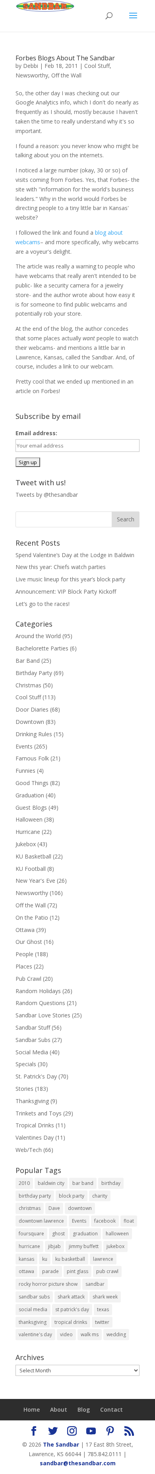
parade (50, 1271)
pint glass (77, 1271)
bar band (82, 1183)
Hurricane (27, 831)
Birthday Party (33, 673)
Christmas (28, 685)
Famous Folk (32, 758)
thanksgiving (32, 1322)
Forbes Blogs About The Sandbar (65, 58)
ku (44, 1259)
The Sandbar (61, 1444)
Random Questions (40, 1003)
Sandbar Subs (32, 1040)
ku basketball (70, 1259)
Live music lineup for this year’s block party (70, 579)
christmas (30, 1208)
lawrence (103, 1259)
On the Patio (31, 917)
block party (71, 1195)
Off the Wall (66, 75)
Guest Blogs (31, 807)
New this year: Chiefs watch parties (60, 567)
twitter (102, 1322)
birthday (110, 1183)
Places (23, 966)
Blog (84, 1409)
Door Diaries (31, 709)
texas (103, 1309)
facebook (105, 1220)
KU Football (30, 868)
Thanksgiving (32, 1101)
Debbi (30, 65)
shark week (105, 1296)
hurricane (29, 1246)
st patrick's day (72, 1309)
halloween (117, 1233)
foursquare (31, 1233)
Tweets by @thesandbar (46, 494)
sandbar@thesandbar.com (78, 1463)
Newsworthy (31, 75)
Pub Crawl (28, 978)
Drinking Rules (33, 734)
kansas (26, 1259)
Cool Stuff (97, 65)
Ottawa (25, 930)
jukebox (115, 1246)
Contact (111, 1409)
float (129, 1220)
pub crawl (107, 1271)
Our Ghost (28, 941)
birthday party (35, 1195)
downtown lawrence (41, 1220)
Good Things (31, 783)
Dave (54, 1208)
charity (99, 1195)
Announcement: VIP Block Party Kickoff (65, 591)
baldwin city (51, 1183)
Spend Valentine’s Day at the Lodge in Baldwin (74, 555)
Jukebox (25, 844)
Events (24, 746)
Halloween (29, 819)
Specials (25, 1064)
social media (33, 1309)
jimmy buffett (84, 1246)
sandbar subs (34, 1296)
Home (31, 1409)
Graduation (29, 795)
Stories (24, 1088)
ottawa (26, 1271)
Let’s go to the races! (42, 604)
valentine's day (35, 1334)
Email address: (36, 433)
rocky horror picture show (48, 1284)
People (24, 954)
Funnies (25, 770)
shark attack (71, 1296)
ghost (58, 1233)
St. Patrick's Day (36, 1076)
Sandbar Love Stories (42, 1015)
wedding (116, 1334)
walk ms (90, 1334)
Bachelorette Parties (41, 648)
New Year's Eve (35, 880)
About (58, 1409)
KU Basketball (33, 856)
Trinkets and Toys (38, 1113)
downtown (80, 1208)
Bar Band (27, 660)
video (66, 1334)
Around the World (38, 636)
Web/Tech (28, 1150)
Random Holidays (38, 991)
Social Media (31, 1052)
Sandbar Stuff (32, 1027)
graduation (85, 1233)
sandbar (95, 1284)
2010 (24, 1183)
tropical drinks (70, 1322)
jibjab (54, 1246)
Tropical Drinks (34, 1125)
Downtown (29, 721)
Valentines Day (34, 1137)
